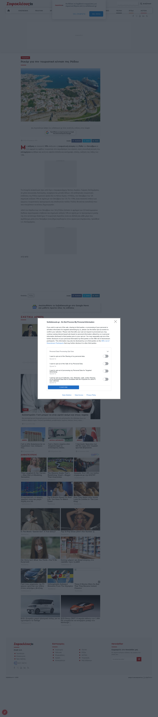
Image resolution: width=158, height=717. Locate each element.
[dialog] (79, 358)
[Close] (116, 322)
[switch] (105, 356)
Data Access (79, 395)
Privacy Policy (91, 395)
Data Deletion (66, 395)
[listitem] (79, 351)
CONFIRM (63, 387)
